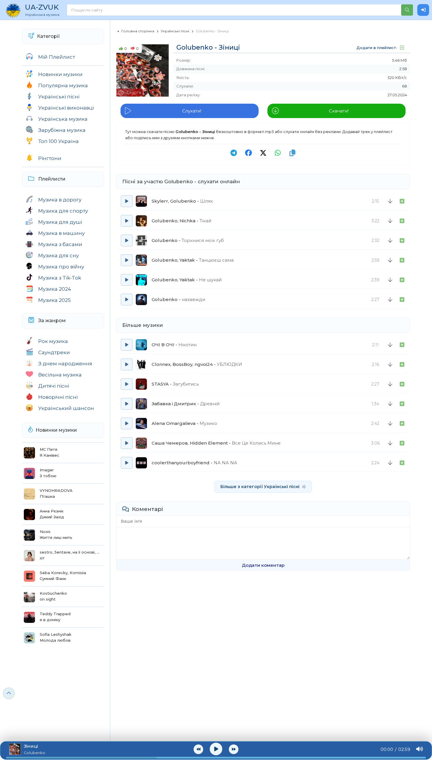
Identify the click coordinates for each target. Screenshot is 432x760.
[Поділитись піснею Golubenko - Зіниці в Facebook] (248, 153)
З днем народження (65, 363)
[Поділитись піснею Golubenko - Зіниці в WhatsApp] (278, 153)
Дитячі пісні (53, 386)
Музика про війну (61, 267)
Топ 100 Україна (58, 141)
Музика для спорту (63, 211)
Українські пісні (58, 97)
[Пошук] (407, 10)
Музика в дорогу (59, 200)
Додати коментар (263, 565)
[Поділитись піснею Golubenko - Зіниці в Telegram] (234, 153)
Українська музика (63, 119)
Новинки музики (60, 74)
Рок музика (53, 341)
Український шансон (66, 408)
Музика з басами (60, 244)
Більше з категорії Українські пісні (259, 486)
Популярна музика (63, 85)
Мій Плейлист (56, 57)
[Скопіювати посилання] (292, 153)
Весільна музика (60, 375)
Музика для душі (60, 222)
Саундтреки (54, 352)
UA (42, 10)
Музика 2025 (54, 300)
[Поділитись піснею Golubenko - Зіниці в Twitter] (263, 153)
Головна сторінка (137, 31)
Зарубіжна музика (62, 130)
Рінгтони (49, 158)
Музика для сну (58, 255)
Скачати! (339, 111)
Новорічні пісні (58, 397)
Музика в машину (61, 233)
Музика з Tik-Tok (59, 278)
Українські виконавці (66, 108)
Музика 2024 (54, 289)
